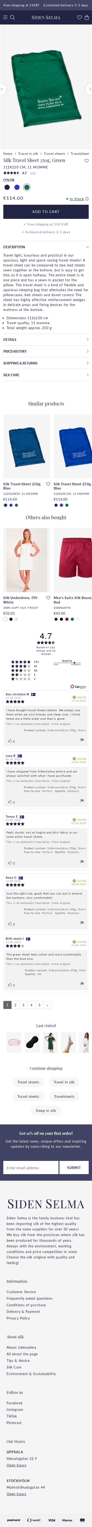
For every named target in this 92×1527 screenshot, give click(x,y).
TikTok (12, 1416)
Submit (74, 1167)
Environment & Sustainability (31, 1373)
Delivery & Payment (23, 1311)
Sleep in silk (46, 1110)
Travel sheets (54, 153)
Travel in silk (28, 153)
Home (8, 153)
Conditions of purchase (26, 1304)
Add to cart (46, 211)
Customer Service (21, 1291)
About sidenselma (22, 1347)
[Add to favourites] (87, 160)
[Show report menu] (82, 740)
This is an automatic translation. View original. (38, 724)
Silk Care (14, 1367)
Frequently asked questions (30, 1298)
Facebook (15, 1402)
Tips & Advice (18, 1360)
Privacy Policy (18, 1318)
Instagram (15, 1409)
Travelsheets (81, 153)
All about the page (22, 1353)
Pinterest (14, 1422)
